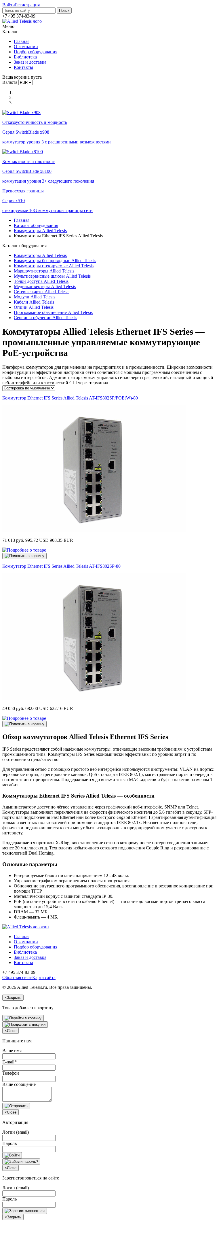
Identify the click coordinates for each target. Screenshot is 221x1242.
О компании (26, 46)
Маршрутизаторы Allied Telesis (44, 270)
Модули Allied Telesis (34, 296)
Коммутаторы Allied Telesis (40, 230)
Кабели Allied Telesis (34, 302)
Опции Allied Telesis (34, 307)
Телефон (10, 1073)
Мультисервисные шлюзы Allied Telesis (52, 276)
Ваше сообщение (19, 1084)
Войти (8, 4)
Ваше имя (12, 1050)
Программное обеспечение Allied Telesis (53, 312)
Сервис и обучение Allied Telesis (45, 317)
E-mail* (9, 1061)
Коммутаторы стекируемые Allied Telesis (54, 265)
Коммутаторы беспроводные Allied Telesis (55, 260)
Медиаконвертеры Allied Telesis (45, 286)
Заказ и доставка (30, 62)
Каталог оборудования (36, 225)
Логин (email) (15, 1132)
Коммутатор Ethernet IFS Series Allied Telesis (70, 397)
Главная (21, 41)
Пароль (9, 1143)
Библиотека (25, 56)
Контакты (23, 67)
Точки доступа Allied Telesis (41, 281)
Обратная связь (17, 977)
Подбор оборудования (35, 51)
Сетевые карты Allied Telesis (41, 291)
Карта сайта (44, 977)
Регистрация (27, 4)
